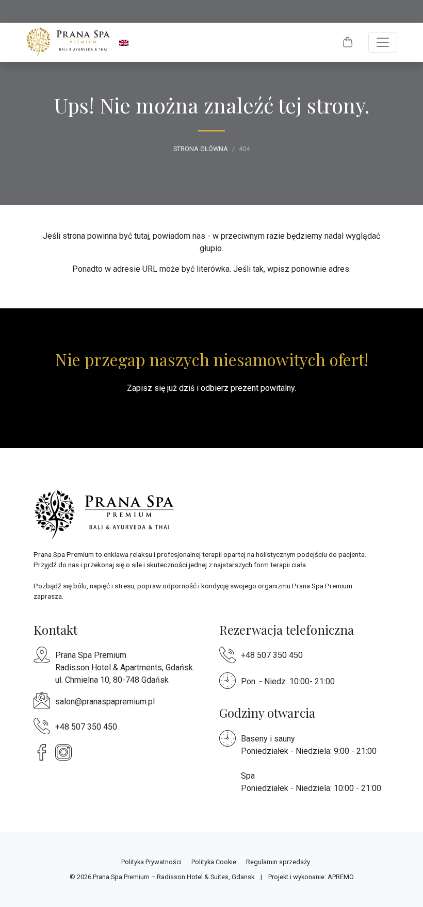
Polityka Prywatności (151, 862)
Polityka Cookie (213, 862)
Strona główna (200, 149)
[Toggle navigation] (382, 42)
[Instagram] (66, 751)
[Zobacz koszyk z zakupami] (348, 42)
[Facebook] (44, 751)
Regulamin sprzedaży (278, 862)
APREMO (341, 877)
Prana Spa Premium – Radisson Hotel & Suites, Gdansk (173, 877)
